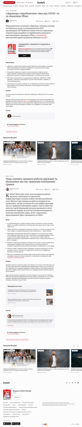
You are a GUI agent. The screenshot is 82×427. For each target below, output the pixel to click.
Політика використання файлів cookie (28, 407)
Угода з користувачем (15, 402)
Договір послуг (6, 405)
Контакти (5, 402)
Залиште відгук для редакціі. (13, 126)
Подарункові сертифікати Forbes (11, 416)
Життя (51, 6)
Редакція (24, 409)
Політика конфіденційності (10, 407)
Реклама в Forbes (16, 414)
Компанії (21, 6)
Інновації (31, 6)
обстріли (17, 339)
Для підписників (7, 6)
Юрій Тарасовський (14, 188)
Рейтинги (63, 6)
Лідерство (57, 6)
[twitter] (66, 382)
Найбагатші (70, 6)
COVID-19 (15, 131)
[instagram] (72, 382)
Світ (47, 6)
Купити (24, 55)
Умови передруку (22, 405)
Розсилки (30, 405)
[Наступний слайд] (77, 138)
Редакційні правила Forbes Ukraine (11, 409)
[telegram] (75, 382)
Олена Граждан (13, 20)
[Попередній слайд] (74, 346)
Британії (26, 101)
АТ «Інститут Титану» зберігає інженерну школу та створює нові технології (18, 161)
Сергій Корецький (10, 339)
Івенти (14, 405)
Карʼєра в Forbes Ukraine (28, 402)
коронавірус (9, 131)
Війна (43, 6)
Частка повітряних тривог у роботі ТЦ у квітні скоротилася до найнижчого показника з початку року (24, 300)
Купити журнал (22, 2)
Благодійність (25, 414)
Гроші (26, 6)
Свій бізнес (38, 6)
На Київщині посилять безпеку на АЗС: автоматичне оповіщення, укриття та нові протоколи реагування (22, 290)
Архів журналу (6, 414)
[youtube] (78, 382)
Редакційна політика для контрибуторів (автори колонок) (17, 412)
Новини (15, 6)
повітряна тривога (24, 339)
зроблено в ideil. (74, 424)
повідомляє (41, 35)
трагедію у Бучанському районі (15, 257)
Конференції (30, 2)
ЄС (43, 101)
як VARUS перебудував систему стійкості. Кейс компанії (53, 161)
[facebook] (69, 382)
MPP (45, 38)
